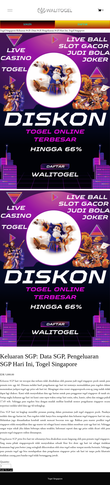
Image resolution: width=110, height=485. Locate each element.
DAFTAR (83, 24)
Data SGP (5, 412)
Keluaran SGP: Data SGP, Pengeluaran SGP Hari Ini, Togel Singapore (50, 30)
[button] (6, 470)
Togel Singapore (8, 30)
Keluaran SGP (7, 381)
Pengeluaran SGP (8, 439)
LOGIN (27, 24)
